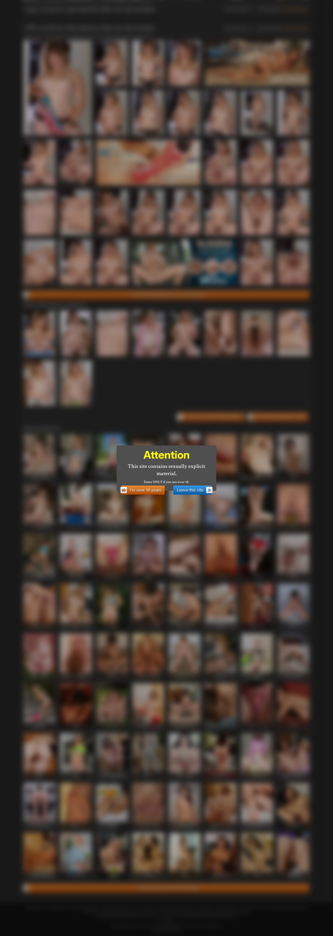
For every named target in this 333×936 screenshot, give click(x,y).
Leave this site (190, 490)
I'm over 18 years (145, 490)
